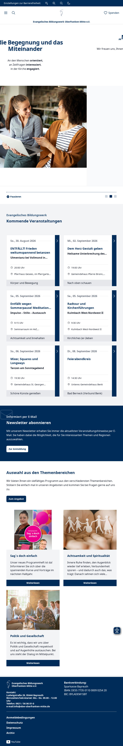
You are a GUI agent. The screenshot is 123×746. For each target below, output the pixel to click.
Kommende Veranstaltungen (34, 367)
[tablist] (111, 343)
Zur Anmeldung (17, 595)
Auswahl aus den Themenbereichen (40, 619)
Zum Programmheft (61, 72)
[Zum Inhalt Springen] (46, 3)
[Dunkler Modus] (69, 3)
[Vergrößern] (54, 3)
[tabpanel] (61, 178)
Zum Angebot (16, 645)
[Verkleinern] (61, 3)
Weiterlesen (33, 729)
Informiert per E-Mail (21, 563)
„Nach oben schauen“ (61, 37)
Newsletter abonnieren (28, 569)
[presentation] (106, 343)
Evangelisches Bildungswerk (26, 362)
